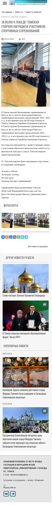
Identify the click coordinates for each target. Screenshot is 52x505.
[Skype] (22, 237)
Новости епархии (33, 12)
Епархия (39, 480)
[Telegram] (26, 237)
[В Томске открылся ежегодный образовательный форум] (26, 316)
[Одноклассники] (7, 237)
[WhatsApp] (18, 237)
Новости (19, 12)
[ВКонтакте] (3, 237)
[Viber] (14, 237)
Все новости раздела (38, 246)
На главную (7, 12)
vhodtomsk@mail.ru (19, 474)
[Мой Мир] (10, 237)
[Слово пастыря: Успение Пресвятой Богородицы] (26, 278)
